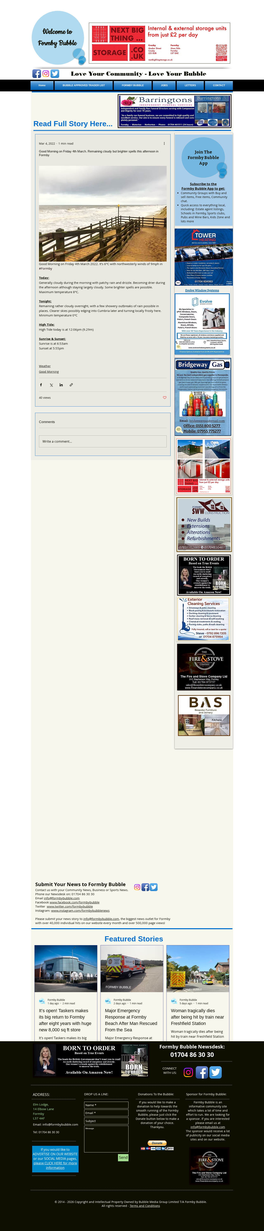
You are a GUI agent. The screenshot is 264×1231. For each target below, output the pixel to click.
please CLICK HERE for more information (55, 1165)
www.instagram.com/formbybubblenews (80, 910)
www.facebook (60, 902)
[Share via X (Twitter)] (51, 385)
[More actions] (164, 143)
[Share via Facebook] (41, 385)
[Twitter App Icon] (55, 73)
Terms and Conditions (145, 1206)
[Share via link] (71, 385)
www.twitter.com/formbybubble (70, 906)
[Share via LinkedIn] (61, 385)
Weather (45, 366)
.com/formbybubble (85, 902)
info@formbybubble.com (62, 898)
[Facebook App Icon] (36, 73)
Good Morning (49, 372)
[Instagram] (45, 73)
